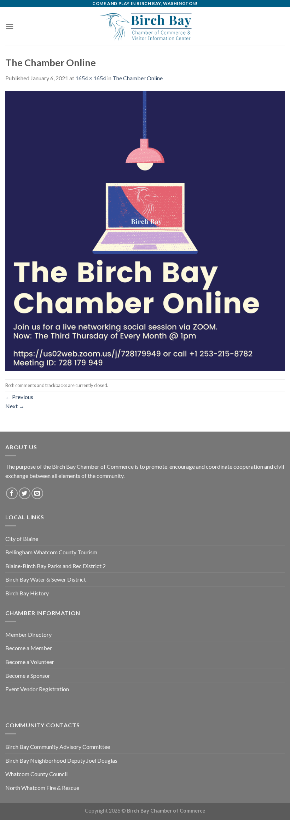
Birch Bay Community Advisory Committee (57, 746)
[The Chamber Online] (145, 230)
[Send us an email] (37, 493)
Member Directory (28, 634)
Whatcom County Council (36, 773)
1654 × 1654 (90, 78)
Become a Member (28, 648)
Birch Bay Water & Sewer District (45, 579)
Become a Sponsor (27, 675)
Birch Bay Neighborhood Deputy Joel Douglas (61, 760)
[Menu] (9, 26)
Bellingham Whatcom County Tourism (51, 552)
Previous (19, 396)
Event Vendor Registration (37, 689)
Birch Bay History (27, 593)
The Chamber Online (137, 78)
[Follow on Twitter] (24, 493)
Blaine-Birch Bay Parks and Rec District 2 (55, 565)
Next (14, 406)
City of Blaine (21, 538)
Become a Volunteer (29, 661)
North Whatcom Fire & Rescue (42, 787)
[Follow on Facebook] (12, 493)
